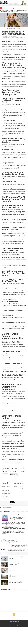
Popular (7, 553)
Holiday (6, 10)
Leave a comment (15, 37)
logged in (15, 550)
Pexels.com (20, 28)
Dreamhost (16, 621)
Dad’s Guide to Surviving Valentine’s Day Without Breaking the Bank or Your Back (10, 541)
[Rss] (14, 614)
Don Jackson (5, 36)
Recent (2, 553)
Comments (13, 553)
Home (2, 10)
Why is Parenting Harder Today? (9, 8)
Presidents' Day (12, 10)
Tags (19, 553)
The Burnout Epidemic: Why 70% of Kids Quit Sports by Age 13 (17, 545)
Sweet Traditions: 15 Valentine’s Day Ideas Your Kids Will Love (19, 483)
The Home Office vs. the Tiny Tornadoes (17, 568)
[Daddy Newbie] (14, 2)
